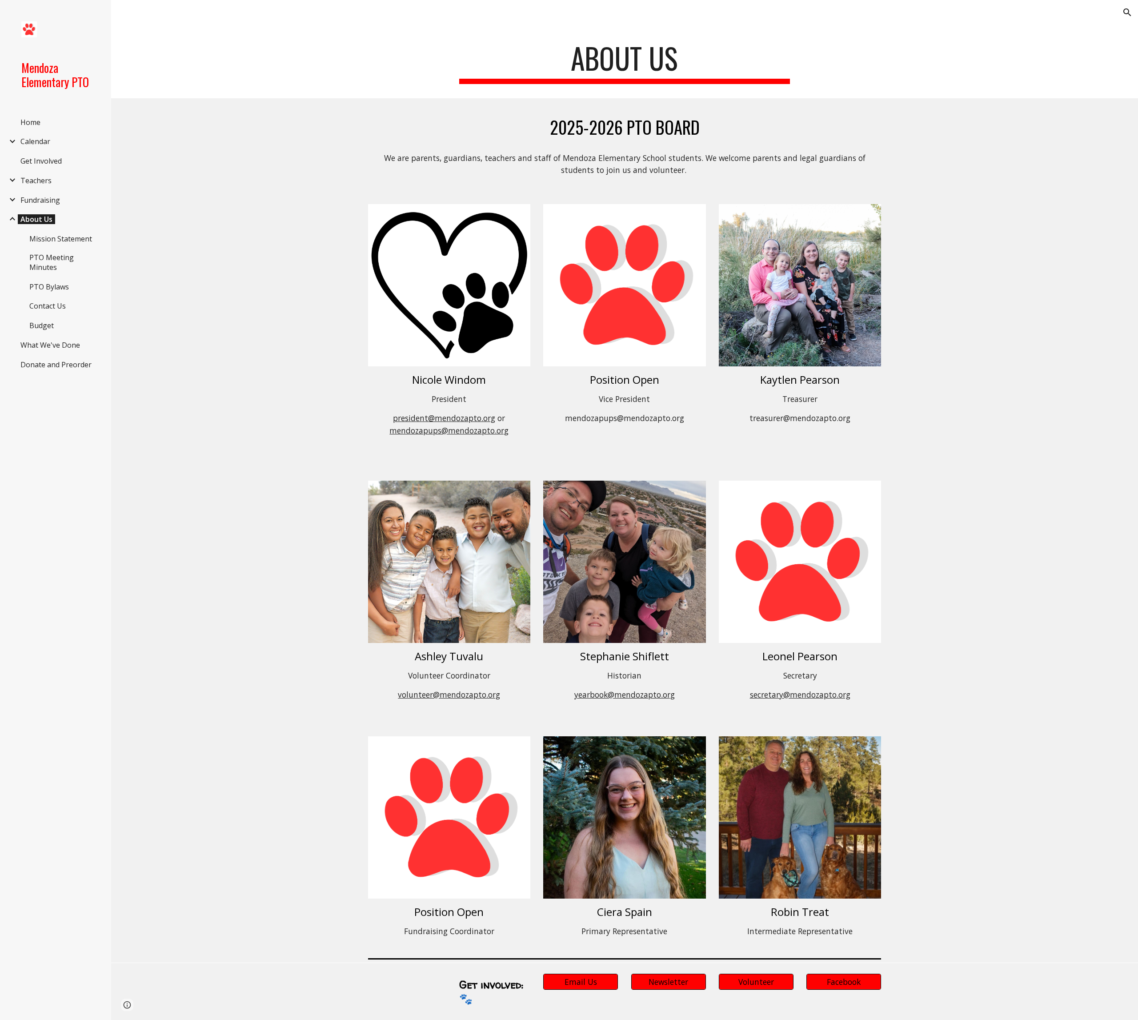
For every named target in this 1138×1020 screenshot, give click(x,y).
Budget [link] (41, 325)
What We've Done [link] (50, 345)
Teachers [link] (36, 180)
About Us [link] (36, 219)
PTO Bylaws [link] (49, 287)
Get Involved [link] (41, 161)
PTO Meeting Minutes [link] (51, 262)
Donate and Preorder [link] (56, 364)
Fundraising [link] (40, 200)
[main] (624, 62)
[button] (1127, 12)
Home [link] (30, 122)
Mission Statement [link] (60, 239)
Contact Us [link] (47, 306)
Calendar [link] (35, 141)
